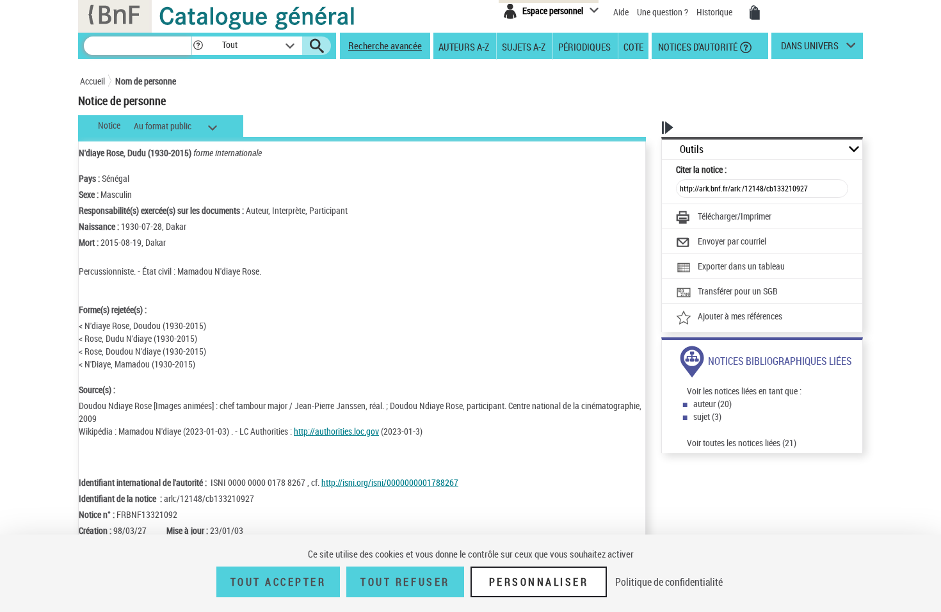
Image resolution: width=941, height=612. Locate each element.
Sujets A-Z (523, 46)
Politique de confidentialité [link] (669, 582)
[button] (198, 45)
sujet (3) (707, 416)
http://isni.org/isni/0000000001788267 (389, 482)
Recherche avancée (385, 45)
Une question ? (663, 12)
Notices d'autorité (696, 46)
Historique (715, 12)
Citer (701, 169)
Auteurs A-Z (463, 46)
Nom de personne (145, 81)
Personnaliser (539, 582)
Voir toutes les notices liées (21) (741, 443)
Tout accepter (278, 582)
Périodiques (584, 46)
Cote (633, 46)
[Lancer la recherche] (317, 46)
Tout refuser (404, 582)
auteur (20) (712, 404)
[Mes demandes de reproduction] (754, 12)
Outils (692, 149)
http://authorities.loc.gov (336, 431)
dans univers (810, 48)
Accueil (92, 81)
